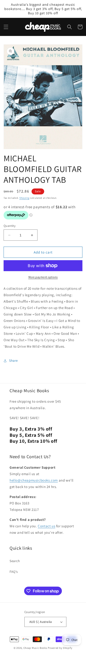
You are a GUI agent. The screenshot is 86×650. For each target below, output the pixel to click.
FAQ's (14, 571)
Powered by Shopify (60, 648)
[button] (6, 27)
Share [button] (13, 360)
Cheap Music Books (35, 648)
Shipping (24, 197)
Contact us (46, 526)
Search (15, 561)
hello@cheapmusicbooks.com (34, 480)
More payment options (43, 277)
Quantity (10, 226)
